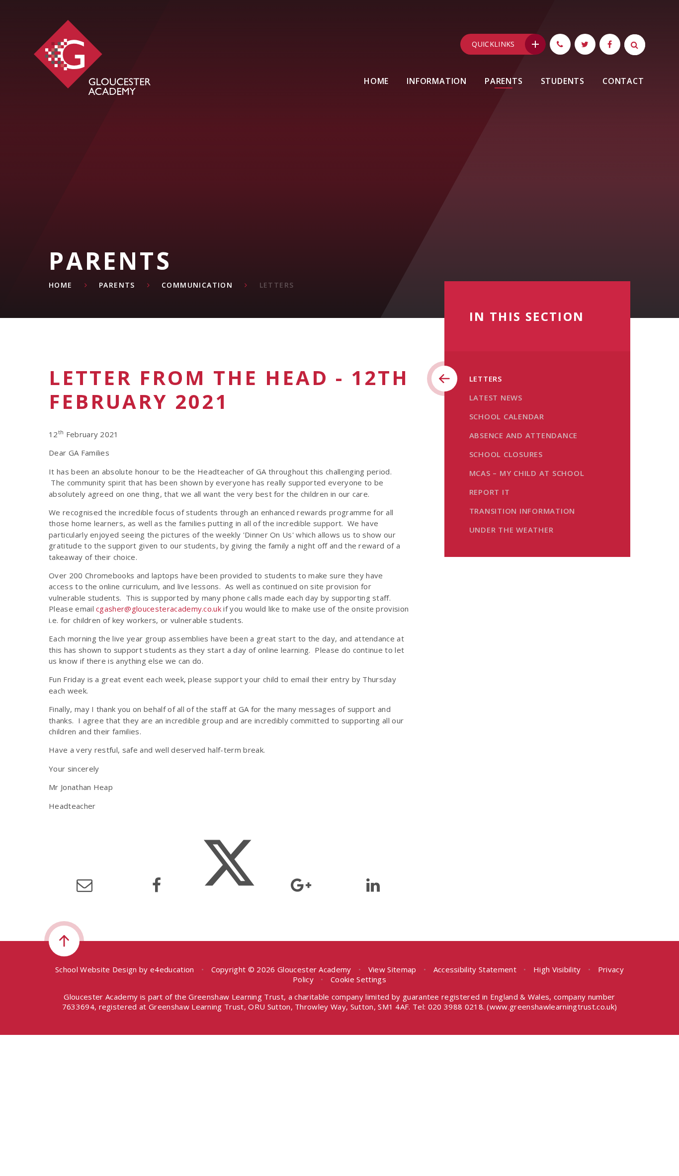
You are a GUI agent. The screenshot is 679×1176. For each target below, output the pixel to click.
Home (61, 285)
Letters (276, 285)
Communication (197, 285)
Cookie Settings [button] (358, 979)
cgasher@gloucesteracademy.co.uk (158, 609)
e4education (172, 969)
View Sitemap (392, 969)
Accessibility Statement (474, 969)
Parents (117, 285)
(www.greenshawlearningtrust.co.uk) (551, 1007)
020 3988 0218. (456, 1007)
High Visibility (557, 969)
